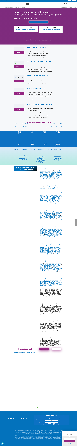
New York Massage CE (51, 178)
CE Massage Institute (51, 174)
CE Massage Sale (46, 172)
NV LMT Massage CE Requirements (51, 199)
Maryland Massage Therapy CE (53, 180)
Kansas (32, 133)
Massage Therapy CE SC (46, 197)
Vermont (57, 136)
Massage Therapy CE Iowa (49, 214)
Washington (55, 226)
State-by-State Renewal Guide (26, 169)
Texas (58, 134)
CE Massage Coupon (57, 170)
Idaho (19, 143)
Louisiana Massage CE (47, 186)
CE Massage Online (58, 174)
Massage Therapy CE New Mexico (53, 277)
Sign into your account (24, 416)
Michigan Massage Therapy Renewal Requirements (48, 273)
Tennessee (57, 133)
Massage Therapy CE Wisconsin (53, 200)
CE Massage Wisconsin (47, 204)
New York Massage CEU (45, 220)
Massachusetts (42, 251)
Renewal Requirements (17, 7)
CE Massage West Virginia (53, 282)
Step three (18, 80)
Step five (18, 109)
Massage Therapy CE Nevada (44, 222)
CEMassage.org (42, 169)
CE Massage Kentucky (48, 240)
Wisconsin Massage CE (43, 188)
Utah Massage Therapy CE (48, 266)
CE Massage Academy (43, 175)
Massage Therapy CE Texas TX (48, 246)
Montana (32, 144)
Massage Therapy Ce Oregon (55, 247)
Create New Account (24, 418)
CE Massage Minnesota (53, 216)
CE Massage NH (47, 193)
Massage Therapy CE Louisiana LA (45, 260)
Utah (57, 135)
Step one (18, 52)
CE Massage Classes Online (51, 171)
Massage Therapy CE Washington (45, 230)
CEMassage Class (43, 170)
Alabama (19, 131)
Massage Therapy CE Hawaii (45, 213)
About (23, 7)
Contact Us (22, 415)
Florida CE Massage (51, 175)
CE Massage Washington (54, 195)
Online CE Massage (43, 168)
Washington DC (57, 140)
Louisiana (32, 135)
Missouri (32, 143)
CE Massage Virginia (53, 271)
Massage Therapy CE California (51, 243)
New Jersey (45, 134)
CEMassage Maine (48, 255)
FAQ (54, 269)
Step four (18, 93)
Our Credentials (64, 7)
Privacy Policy (55, 424)
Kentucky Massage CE (48, 185)
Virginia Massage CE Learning (52, 201)
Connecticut (19, 137)
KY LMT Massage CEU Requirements (49, 209)
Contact (8, 0)
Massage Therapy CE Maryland (57, 230)
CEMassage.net (48, 169)
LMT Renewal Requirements (12, 421)
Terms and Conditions (34, 427)
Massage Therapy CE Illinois (44, 261)
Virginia (57, 137)
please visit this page (57, 156)
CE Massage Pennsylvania (44, 235)
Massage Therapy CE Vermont (55, 221)
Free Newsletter (10, 420)
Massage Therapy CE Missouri (48, 249)
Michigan (32, 140)
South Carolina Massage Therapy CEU (50, 237)
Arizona (19, 133)
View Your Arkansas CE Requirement (38, 21)
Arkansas (19, 134)
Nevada (45, 132)
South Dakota (57, 132)
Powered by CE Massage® (13, 0)
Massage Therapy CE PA (56, 203)
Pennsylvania (45, 143)
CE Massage (50, 285)
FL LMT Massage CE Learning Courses (50, 218)
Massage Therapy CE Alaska (44, 248)
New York (44, 136)
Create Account (44, 349)
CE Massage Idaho (46, 221)
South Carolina (57, 131)
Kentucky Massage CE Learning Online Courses (50, 283)
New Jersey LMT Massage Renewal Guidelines (51, 268)
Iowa (32, 132)
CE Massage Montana (49, 251)
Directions (22, 421)
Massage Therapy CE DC (48, 267)
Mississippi (32, 142)
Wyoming (57, 143)
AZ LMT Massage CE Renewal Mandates (49, 217)
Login (70, 0)
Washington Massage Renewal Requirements (47, 284)
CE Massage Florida (57, 281)
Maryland (32, 137)
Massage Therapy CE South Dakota (45, 232)
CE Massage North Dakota (56, 279)
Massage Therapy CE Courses (49, 212)
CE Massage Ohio (57, 272)
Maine (32, 136)
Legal (45, 427)
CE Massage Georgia (53, 220)
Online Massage (63, 2)
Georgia (19, 141)
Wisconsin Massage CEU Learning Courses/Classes (52, 233)
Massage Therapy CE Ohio (53, 263)
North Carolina (44, 137)
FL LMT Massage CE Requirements (49, 194)
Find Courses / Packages (8, 7)
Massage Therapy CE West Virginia (53, 229)
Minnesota (32, 141)
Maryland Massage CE (54, 181)
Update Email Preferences (25, 420)
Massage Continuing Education (52, 177)
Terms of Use (4, 0)
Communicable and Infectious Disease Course (47, 192)
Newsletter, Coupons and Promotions (55, 264)
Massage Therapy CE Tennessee (53, 210)
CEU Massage (57, 175)
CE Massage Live (49, 168)
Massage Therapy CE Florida (55, 205)
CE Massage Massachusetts (52, 228)
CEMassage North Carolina (54, 211)
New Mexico (45, 135)
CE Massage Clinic (46, 173)
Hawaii (19, 142)
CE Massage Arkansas (53, 261)
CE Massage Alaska (52, 234)
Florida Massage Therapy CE (54, 187)
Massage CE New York (51, 179)
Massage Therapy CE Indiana (50, 196)
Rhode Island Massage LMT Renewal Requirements (52, 265)
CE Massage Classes (55, 169)
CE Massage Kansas (54, 193)
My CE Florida (47, 187)
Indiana (32, 131)
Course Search (56, 349)
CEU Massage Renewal (48, 176)
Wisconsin (57, 142)
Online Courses (42, 238)
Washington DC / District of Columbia (46, 226)
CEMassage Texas (43, 171)
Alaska (19, 132)
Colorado (19, 136)
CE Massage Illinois (50, 253)
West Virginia (57, 141)
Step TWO (18, 66)
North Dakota (46, 202)
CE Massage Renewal (43, 174)
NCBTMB (46, 234)
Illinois (19, 144)
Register (73, 0)
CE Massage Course (50, 170)
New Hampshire (44, 133)
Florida (19, 140)
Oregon (45, 142)
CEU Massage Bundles (56, 176)
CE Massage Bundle (53, 172)
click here (47, 65)
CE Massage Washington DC (51, 244)
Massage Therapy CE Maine (44, 250)
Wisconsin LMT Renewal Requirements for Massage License (49, 231)
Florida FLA (59, 261)
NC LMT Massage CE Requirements (50, 198)
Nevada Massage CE (55, 186)
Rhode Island (45, 144)
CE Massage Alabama (58, 212)
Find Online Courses (72, 7)
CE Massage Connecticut (52, 270)
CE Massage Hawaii (50, 252)
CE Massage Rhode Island (53, 236)
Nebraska (44, 131)
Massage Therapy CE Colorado (55, 250)
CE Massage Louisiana (47, 203)
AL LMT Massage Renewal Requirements (50, 215)
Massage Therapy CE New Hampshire (52, 280)
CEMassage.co (55, 168)
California (19, 135)
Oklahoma (45, 141)
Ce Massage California (55, 260)
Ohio (45, 140)
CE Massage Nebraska (55, 197)
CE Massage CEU (59, 173)
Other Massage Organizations (57, 145)
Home (2, 7)
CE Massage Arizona (58, 256)
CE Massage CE (52, 173)
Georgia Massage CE (51, 188)
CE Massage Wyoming (51, 245)
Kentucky (32, 134)
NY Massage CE (58, 179)
